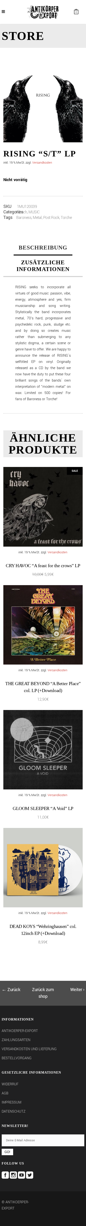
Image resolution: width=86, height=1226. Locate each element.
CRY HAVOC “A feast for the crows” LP (43, 565)
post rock (51, 217)
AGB (5, 1093)
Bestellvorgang (17, 1058)
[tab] (43, 248)
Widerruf (10, 1084)
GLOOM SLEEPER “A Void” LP (43, 808)
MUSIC (34, 212)
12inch (21, 212)
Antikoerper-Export (20, 1030)
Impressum (11, 1102)
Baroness (23, 217)
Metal (37, 217)
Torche (66, 217)
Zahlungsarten (16, 1040)
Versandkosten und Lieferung (29, 1049)
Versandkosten (42, 162)
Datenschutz (14, 1111)
